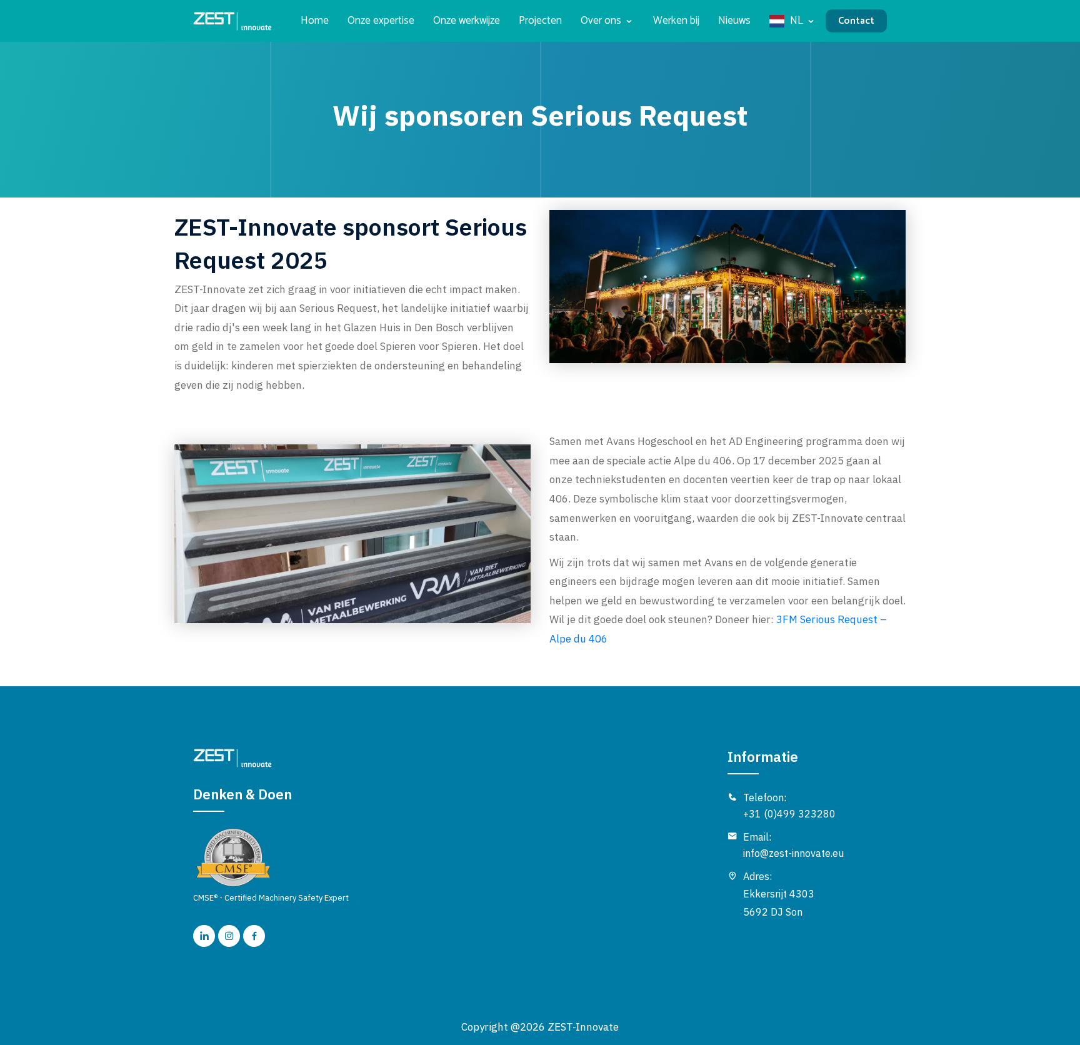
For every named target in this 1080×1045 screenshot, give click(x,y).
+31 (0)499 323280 (789, 814)
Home (315, 20)
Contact (856, 20)
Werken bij (676, 20)
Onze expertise (381, 20)
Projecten (540, 20)
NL (796, 20)
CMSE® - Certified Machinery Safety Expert (271, 897)
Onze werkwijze (466, 20)
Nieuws (734, 20)
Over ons (601, 20)
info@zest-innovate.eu (793, 853)
